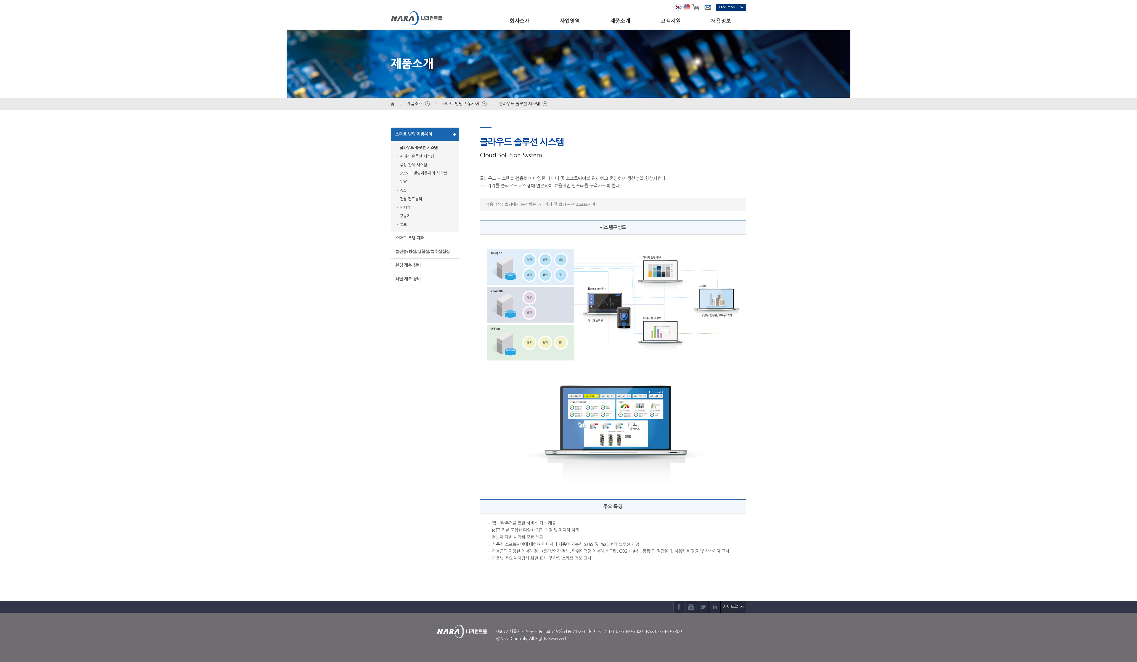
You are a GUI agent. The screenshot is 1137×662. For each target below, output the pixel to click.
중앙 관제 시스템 (413, 165)
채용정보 (721, 21)
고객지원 (671, 21)
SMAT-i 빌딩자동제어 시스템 (423, 173)
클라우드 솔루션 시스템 (419, 148)
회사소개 (520, 21)
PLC (403, 190)
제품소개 (620, 21)
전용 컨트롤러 (411, 199)
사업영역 (570, 21)
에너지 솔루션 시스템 (417, 156)
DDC (404, 182)
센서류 (405, 208)
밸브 (403, 224)
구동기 (405, 216)
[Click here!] (613, 305)
